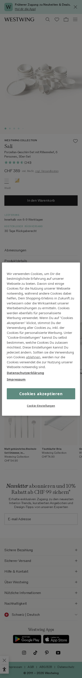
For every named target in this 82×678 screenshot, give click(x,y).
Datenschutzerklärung (25, 372)
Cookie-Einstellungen (41, 405)
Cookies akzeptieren (41, 393)
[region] (41, 338)
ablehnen (33, 357)
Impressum (16, 379)
